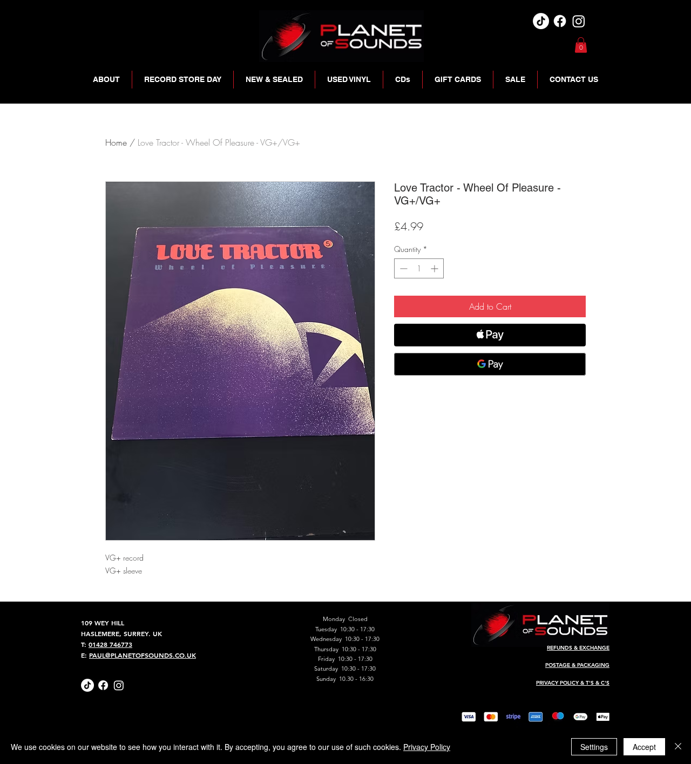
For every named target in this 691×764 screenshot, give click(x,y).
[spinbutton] (419, 268)
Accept (644, 746)
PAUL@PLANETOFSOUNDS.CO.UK (142, 655)
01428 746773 (110, 644)
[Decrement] (402, 268)
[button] (580, 45)
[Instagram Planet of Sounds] (118, 685)
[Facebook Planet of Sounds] (103, 685)
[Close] (678, 746)
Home (116, 142)
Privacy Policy (426, 746)
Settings (594, 746)
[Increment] (435, 268)
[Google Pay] (490, 364)
